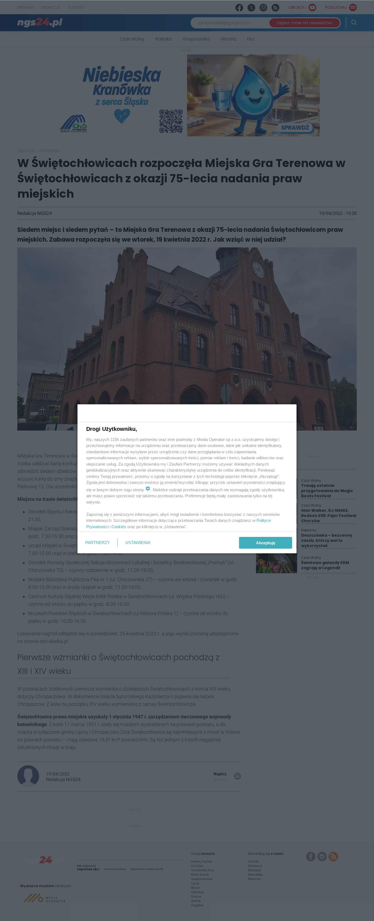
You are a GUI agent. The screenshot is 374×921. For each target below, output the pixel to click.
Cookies (118, 526)
